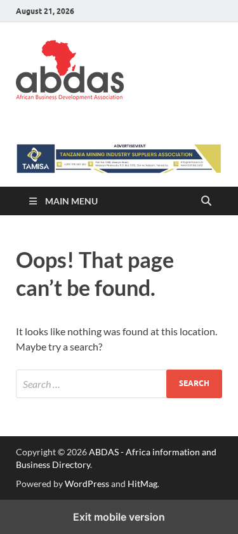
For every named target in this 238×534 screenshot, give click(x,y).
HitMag (142, 483)
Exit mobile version (119, 517)
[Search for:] (119, 384)
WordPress (87, 483)
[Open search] (206, 201)
